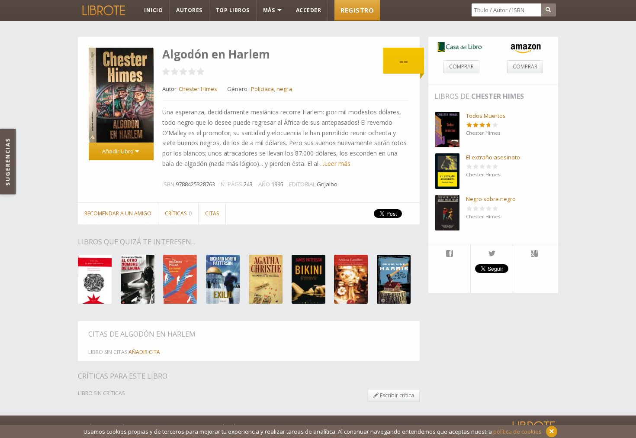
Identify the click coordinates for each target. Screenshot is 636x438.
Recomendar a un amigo (117, 213)
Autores (189, 10)
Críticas (178, 213)
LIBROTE (103, 10)
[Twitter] (492, 254)
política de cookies (517, 431)
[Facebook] (449, 254)
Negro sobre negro (491, 199)
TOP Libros (233, 10)
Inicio (153, 10)
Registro (357, 10)
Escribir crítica (396, 395)
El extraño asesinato (493, 157)
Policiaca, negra (271, 89)
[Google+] (534, 254)
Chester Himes (497, 96)
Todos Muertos (486, 116)
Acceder (308, 10)
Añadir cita (144, 352)
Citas (212, 213)
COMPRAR (461, 66)
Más (269, 10)
